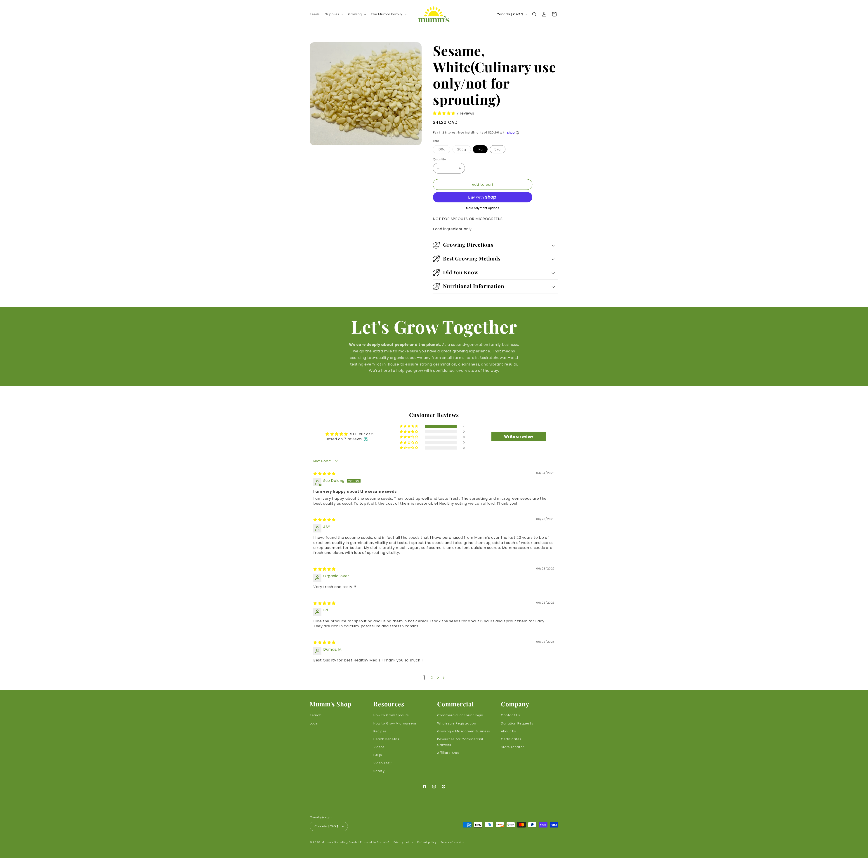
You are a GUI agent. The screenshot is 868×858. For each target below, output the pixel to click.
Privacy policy (403, 842)
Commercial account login (460, 715)
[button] (334, 14)
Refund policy (426, 842)
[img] (324, 473)
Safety (379, 771)
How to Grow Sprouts (391, 715)
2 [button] (432, 677)
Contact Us (510, 715)
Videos (379, 747)
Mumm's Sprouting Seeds (340, 842)
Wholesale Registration (456, 723)
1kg (480, 149)
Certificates (511, 739)
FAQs (377, 755)
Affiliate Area (448, 752)
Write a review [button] (518, 436)
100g (444, 150)
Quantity (439, 159)
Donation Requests (517, 723)
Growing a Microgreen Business (463, 731)
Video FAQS (383, 763)
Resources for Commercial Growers (460, 742)
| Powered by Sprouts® (374, 842)
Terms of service (452, 842)
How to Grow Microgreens (395, 723)
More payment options (482, 208)
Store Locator (512, 747)
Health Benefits (386, 739)
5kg (498, 149)
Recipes (380, 731)
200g (464, 150)
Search (316, 715)
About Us (508, 731)
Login (314, 723)
